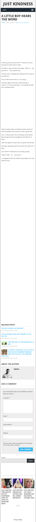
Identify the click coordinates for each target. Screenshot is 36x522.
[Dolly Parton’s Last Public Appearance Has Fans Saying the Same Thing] (29, 483)
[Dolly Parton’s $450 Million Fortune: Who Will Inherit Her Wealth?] (18, 483)
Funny (17, 22)
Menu (4, 10)
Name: (5, 416)
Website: (5, 433)
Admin (3, 22)
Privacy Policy (18, 519)
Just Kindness (18, 4)
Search (3, 457)
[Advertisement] (18, 43)
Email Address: (8, 424)
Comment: (6, 398)
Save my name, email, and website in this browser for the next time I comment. (17, 444)
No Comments (25, 22)
